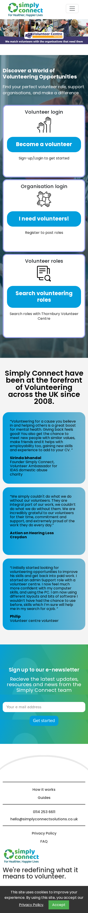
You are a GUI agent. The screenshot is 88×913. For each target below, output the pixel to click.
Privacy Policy (31, 904)
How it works (44, 789)
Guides (44, 798)
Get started (44, 720)
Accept (58, 904)
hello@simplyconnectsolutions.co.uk (44, 819)
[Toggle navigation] (72, 8)
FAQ (44, 841)
